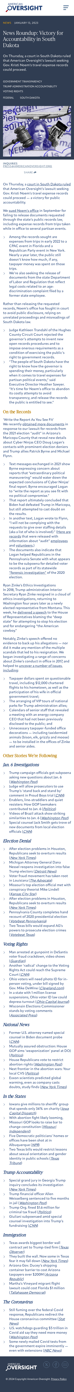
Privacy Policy (59, 1379)
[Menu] (66, 8)
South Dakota (30, 98)
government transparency (22, 82)
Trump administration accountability (30, 86)
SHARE (29, 172)
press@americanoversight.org (27, 166)
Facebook (56, 1364)
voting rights (13, 91)
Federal (8, 98)
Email (65, 1364)
